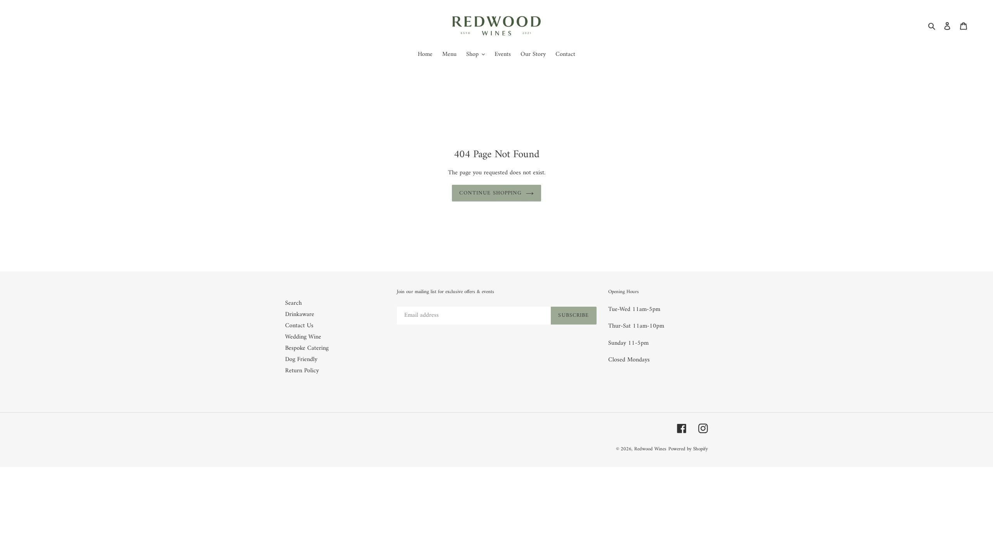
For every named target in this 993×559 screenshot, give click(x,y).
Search (293, 303)
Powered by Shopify (688, 448)
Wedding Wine (303, 337)
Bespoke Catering (307, 348)
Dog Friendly (301, 359)
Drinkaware (299, 314)
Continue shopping (490, 193)
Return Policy (302, 370)
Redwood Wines (650, 448)
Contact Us (299, 325)
